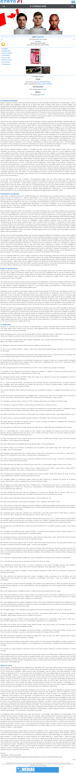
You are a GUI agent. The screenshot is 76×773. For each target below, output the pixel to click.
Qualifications (6, 51)
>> (72, 6)
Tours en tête (6, 57)
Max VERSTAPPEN (43, 82)
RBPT (43, 94)
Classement (6, 55)
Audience (45, 766)
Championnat (6, 64)
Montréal (38, 41)
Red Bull (43, 89)
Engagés (5, 49)
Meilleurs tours (6, 60)
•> (74, 39)
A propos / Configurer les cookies (36, 766)
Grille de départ (7, 53)
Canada (36, 6)
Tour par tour (6, 62)
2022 (44, 6)
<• (2, 39)
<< (4, 6)
